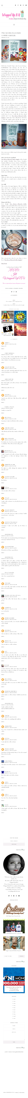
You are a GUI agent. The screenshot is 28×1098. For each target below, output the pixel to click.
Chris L (7, 342)
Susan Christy (10, 510)
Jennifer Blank (10, 464)
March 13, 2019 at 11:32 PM (11, 783)
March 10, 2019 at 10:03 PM (11, 584)
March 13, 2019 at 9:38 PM (11, 739)
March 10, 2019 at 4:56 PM (11, 548)
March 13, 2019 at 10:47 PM (11, 762)
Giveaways (16, 288)
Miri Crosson (9, 438)
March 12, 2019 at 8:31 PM (10, 631)
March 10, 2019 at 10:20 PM (11, 596)
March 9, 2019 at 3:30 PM (10, 368)
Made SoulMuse (19, 1092)
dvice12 (7, 738)
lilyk (6, 805)
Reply (2, 348)
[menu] (2, 5)
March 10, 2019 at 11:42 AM (11, 511)
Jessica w (8, 641)
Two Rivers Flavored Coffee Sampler (10, 159)
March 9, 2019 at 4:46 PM (7, 408)
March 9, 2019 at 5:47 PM (10, 429)
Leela (7, 794)
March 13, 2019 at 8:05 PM (11, 692)
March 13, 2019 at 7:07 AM (11, 642)
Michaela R (8, 450)
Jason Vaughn (9, 476)
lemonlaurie (9, 428)
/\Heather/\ (8, 761)
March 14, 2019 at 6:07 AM (11, 806)
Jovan (7, 665)
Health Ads (18, 849)
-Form (5, 263)
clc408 (7, 498)
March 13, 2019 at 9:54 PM (11, 750)
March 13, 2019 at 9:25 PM (11, 727)
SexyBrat (8, 630)
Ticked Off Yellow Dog (13, 595)
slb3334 (7, 487)
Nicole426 (8, 417)
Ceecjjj (7, 715)
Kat (6, 651)
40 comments (14, 295)
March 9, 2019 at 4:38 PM (10, 396)
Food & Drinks (9, 288)
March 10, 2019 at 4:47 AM (11, 488)
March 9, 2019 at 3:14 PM (7, 354)
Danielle (8, 607)
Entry (2, 263)
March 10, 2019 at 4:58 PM (7, 558)
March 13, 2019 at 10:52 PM (11, 773)
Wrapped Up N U (11, 1092)
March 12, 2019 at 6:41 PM (10, 619)
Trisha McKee (9, 749)
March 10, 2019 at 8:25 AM (11, 499)
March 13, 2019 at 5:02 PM (11, 666)
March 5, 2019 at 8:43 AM (10, 344)
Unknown (8, 726)
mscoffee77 (8, 679)
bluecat (7, 771)
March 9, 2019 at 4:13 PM (7, 380)
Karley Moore (9, 367)
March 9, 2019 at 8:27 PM (10, 452)
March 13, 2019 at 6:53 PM (11, 680)
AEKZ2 (6, 782)
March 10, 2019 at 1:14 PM (10, 523)
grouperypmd (9, 546)
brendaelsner (9, 618)
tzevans (7, 583)
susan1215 (8, 394)
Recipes (21, 288)
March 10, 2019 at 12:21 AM (11, 478)
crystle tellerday (11, 522)
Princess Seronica (11, 691)
